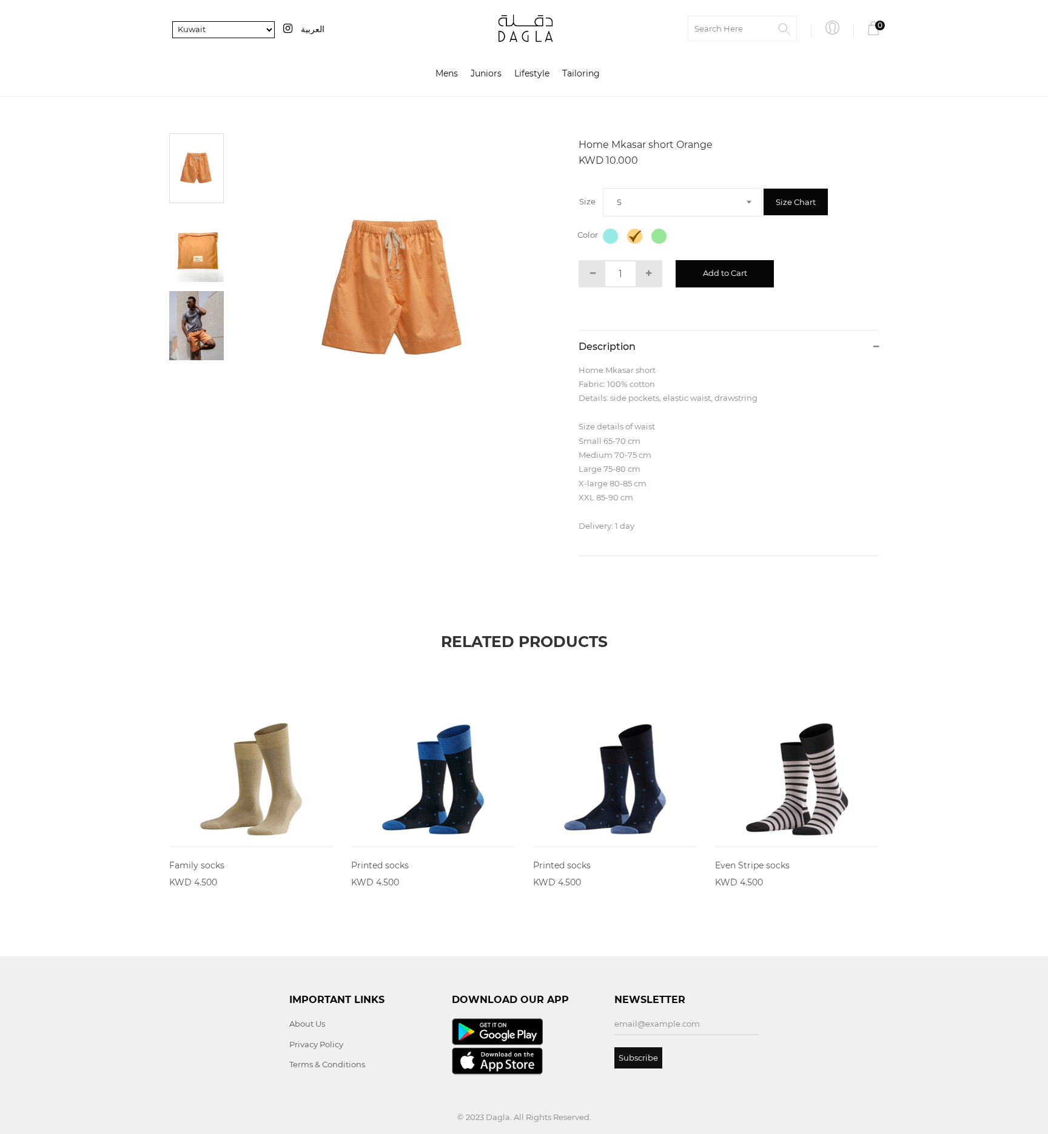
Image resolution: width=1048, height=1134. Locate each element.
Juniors (486, 73)
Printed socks (380, 865)
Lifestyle (531, 73)
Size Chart (796, 202)
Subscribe (638, 1057)
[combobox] (682, 202)
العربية (312, 29)
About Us (307, 1023)
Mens (446, 73)
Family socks (196, 865)
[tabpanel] (394, 288)
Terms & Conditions (327, 1064)
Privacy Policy (316, 1044)
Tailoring (581, 73)
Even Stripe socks (752, 865)
